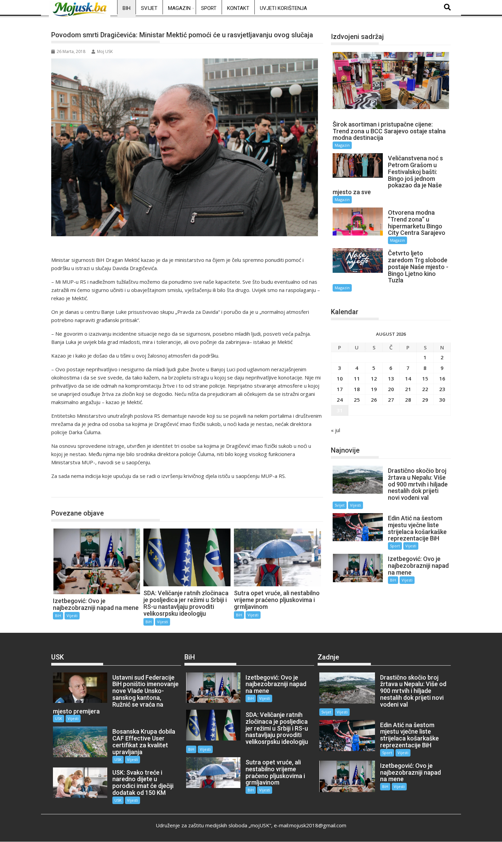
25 (357, 399)
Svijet (149, 8)
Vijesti (72, 615)
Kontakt (238, 8)
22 (425, 389)
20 (391, 389)
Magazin (179, 8)
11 (357, 378)
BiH (126, 8)
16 (442, 378)
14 (408, 378)
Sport (209, 8)
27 (391, 399)
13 (391, 378)
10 (340, 378)
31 (340, 410)
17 (340, 389)
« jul (335, 430)
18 (357, 389)
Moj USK (105, 51)
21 (408, 389)
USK (58, 718)
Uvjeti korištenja (283, 8)
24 (340, 399)
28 (408, 399)
